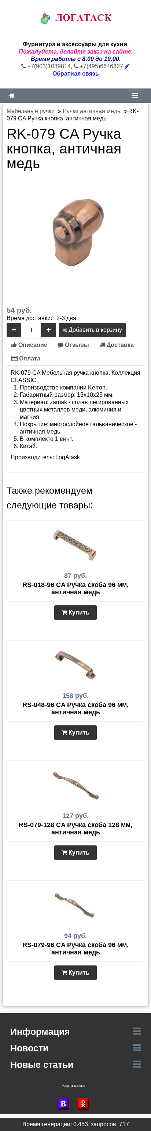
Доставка (119, 345)
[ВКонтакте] (66, 1104)
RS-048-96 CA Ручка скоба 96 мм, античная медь (75, 708)
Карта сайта (73, 1085)
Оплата (29, 358)
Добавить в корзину (94, 330)
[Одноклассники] (85, 1104)
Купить (78, 612)
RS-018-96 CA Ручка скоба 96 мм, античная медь (75, 588)
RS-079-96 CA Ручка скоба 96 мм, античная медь (75, 948)
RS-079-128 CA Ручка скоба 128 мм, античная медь (75, 828)
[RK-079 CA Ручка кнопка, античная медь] (75, 232)
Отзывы (76, 345)
